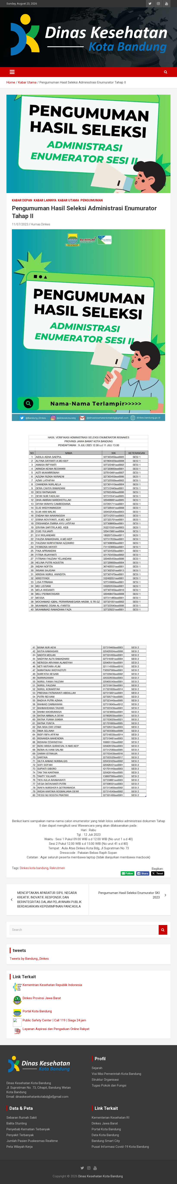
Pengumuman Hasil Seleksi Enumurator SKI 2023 (129, 895)
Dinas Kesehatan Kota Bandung (100, 1176)
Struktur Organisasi (105, 1080)
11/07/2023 (20, 224)
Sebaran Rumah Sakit (21, 1118)
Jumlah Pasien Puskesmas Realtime (32, 1141)
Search (163, 930)
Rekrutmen (57, 868)
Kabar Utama (68, 200)
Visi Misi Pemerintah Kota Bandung (116, 1074)
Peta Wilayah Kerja (19, 1147)
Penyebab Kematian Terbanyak (28, 1129)
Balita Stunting (16, 1123)
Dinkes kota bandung (34, 868)
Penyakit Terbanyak (20, 1135)
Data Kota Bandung (105, 1135)
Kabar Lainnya (45, 200)
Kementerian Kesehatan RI (110, 1118)
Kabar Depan (22, 200)
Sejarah (97, 1068)
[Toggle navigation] (12, 72)
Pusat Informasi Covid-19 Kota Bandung (120, 1147)
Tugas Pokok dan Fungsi (109, 1085)
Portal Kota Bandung (106, 1129)
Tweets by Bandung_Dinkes (29, 959)
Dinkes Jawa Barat (105, 1123)
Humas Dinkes (40, 224)
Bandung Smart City (106, 1141)
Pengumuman (92, 200)
